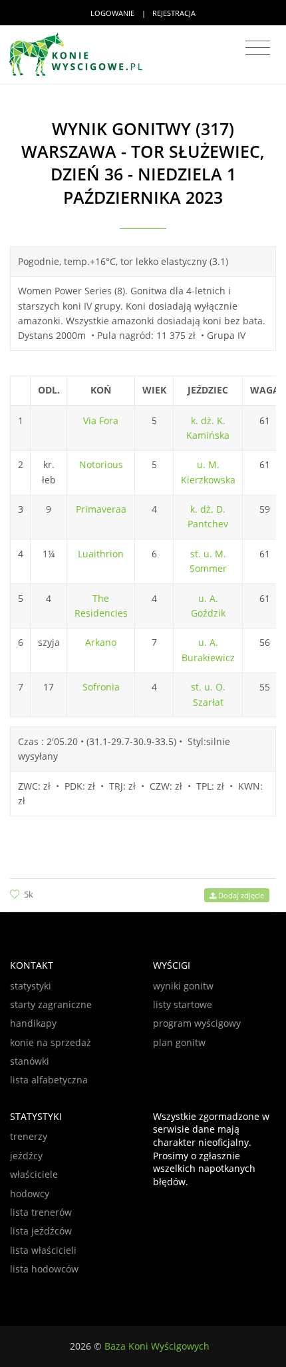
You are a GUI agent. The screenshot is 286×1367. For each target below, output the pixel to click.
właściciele (34, 1174)
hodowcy (29, 1193)
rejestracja (174, 13)
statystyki (30, 985)
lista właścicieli (43, 1250)
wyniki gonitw (183, 985)
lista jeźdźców (41, 1231)
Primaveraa (101, 509)
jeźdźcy (26, 1155)
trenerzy (28, 1136)
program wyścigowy (197, 1023)
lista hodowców (44, 1268)
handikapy (33, 1023)
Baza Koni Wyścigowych (157, 1346)
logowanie (112, 13)
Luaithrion (101, 553)
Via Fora (100, 420)
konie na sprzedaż (50, 1042)
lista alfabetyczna (49, 1079)
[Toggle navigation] (258, 48)
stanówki (29, 1061)
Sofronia (101, 687)
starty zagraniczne (51, 1004)
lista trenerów (41, 1212)
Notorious (101, 464)
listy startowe (182, 1004)
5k (28, 894)
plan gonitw (179, 1042)
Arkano (100, 642)
